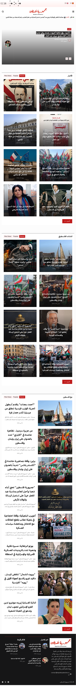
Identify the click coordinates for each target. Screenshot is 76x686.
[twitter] (5, 682)
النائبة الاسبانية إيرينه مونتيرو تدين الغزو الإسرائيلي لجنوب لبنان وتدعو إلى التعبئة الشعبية (20, 607)
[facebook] (8, 682)
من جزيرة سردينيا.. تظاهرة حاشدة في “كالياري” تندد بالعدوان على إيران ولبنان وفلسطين (56, 297)
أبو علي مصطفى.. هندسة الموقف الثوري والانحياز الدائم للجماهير (34, 660)
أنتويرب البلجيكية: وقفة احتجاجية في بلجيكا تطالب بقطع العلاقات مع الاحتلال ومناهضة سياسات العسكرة (56, 367)
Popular (15, 76)
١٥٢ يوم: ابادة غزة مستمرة (18, 658)
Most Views (7, 76)
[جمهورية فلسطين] (38, 11)
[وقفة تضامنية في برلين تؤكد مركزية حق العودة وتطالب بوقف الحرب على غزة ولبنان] (45, 646)
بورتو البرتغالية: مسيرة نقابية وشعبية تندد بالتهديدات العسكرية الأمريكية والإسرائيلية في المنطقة (20, 550)
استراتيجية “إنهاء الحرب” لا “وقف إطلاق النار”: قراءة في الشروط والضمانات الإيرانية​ (55, 332)
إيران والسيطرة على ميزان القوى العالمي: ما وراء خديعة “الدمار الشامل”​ (20, 262)
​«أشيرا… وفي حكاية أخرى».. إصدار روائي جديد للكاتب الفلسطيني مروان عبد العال (55, 136)
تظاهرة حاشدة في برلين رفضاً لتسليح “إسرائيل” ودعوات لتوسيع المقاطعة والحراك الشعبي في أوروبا (36, 17)
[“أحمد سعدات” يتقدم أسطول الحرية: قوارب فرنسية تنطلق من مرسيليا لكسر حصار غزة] (55, 413)
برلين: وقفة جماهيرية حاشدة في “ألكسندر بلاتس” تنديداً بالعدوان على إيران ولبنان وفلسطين (20, 297)
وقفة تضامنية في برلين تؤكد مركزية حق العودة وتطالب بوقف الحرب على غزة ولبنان (56, 101)
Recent (22, 76)
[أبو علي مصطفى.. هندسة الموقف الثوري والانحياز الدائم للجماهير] (45, 660)
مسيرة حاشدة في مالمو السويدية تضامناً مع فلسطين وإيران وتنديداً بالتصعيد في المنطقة (20, 367)
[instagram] (2, 682)
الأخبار (67, 17)
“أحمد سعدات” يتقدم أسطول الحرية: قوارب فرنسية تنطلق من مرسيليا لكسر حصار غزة (56, 262)
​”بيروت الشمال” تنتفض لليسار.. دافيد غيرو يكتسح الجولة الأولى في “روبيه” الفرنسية (20, 578)
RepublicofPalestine (61, 39)
